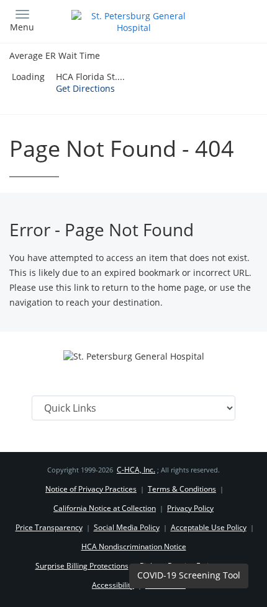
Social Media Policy (127, 527)
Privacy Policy (190, 508)
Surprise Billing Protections (82, 565)
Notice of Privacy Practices (91, 489)
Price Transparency (49, 527)
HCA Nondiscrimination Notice (133, 546)
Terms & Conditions (182, 489)
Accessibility (113, 585)
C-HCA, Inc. (136, 469)
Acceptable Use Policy (209, 527)
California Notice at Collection (104, 508)
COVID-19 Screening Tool (188, 575)
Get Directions (85, 88)
